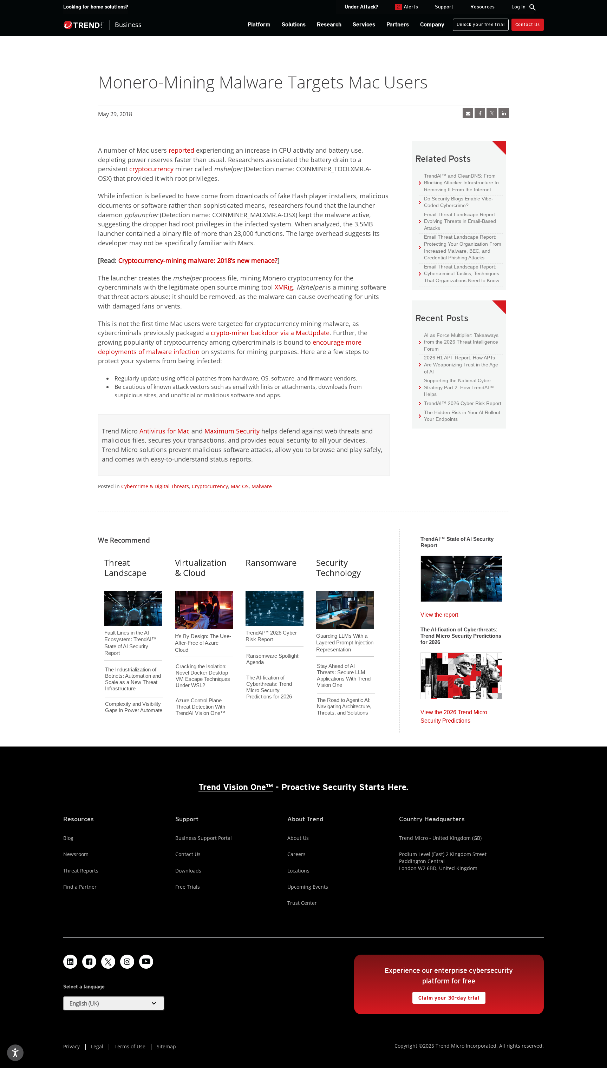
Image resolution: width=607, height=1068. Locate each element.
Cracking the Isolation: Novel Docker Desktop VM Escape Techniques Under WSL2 (203, 675)
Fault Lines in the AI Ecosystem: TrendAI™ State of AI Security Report (130, 631)
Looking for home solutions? (95, 6)
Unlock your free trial (478, 23)
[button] (113, 1003)
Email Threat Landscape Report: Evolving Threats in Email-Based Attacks (457, 221)
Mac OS (240, 486)
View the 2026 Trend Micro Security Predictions (453, 715)
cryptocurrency (151, 169)
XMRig (284, 287)
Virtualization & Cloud (201, 567)
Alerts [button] (407, 6)
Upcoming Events (307, 886)
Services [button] (364, 24)
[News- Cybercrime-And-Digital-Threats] (468, 113)
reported (181, 150)
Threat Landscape (125, 567)
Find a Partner (80, 886)
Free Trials (187, 886)
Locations (298, 870)
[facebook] (480, 113)
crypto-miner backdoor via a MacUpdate (270, 333)
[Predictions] (461, 673)
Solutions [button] (294, 24)
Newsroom (76, 854)
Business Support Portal (203, 838)
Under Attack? (361, 6)
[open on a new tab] (108, 962)
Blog (68, 838)
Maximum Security (232, 431)
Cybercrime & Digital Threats (155, 486)
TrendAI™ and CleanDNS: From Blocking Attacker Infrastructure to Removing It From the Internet (459, 182)
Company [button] (432, 24)
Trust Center (302, 903)
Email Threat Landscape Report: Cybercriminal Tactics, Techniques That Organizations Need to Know (461, 273)
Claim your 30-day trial (445, 996)
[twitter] (492, 113)
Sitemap (166, 1046)
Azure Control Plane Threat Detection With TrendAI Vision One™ (201, 706)
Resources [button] (482, 6)
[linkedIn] (503, 113)
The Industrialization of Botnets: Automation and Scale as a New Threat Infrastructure (133, 678)
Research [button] (329, 24)
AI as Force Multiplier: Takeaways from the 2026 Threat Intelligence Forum (458, 342)
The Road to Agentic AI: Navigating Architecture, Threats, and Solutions (344, 706)
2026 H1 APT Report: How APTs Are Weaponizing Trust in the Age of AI (458, 364)
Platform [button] (259, 24)
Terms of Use (130, 1046)
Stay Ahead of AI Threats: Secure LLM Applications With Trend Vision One (344, 675)
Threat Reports (80, 870)
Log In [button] (518, 6)
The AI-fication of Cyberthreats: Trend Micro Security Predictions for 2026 (269, 687)
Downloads (188, 870)
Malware (262, 486)
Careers (296, 854)
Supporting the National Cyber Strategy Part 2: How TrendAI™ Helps (456, 387)
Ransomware (271, 562)
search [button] (532, 7)
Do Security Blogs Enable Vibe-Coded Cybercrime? (456, 201)
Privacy (71, 1046)
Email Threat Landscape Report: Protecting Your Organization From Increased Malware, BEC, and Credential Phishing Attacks (460, 247)
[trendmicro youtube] (146, 962)
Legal (97, 1046)
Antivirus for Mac (164, 431)
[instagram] (127, 962)
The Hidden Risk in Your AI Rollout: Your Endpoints (460, 415)
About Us (298, 838)
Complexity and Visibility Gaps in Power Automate (133, 707)
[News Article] (461, 576)
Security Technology (338, 567)
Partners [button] (397, 24)
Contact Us (527, 24)
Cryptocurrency (210, 486)
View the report (439, 613)
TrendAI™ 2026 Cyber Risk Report (462, 403)
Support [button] (444, 6)
